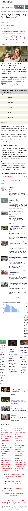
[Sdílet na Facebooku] (24, 176)
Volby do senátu (4, 438)
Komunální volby (5, 440)
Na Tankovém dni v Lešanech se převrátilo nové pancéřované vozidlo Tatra (17, 228)
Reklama (14, 500)
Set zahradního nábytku (7, 486)
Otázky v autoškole (19, 468)
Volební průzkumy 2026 (6, 432)
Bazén (12, 481)
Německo (3, 87)
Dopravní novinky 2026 (20, 464)
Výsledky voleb (4, 434)
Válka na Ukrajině (12, 216)
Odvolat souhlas (7, 503)
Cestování (11, 260)
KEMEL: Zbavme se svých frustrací (16, 188)
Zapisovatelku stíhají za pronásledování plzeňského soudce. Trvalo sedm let (12, 352)
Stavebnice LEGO (6, 490)
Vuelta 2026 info (18, 430)
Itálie (14, 85)
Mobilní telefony (19, 488)
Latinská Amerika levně (6, 468)
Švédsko (3, 79)
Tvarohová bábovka (19, 451)
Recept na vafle (18, 453)
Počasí (10, 202)
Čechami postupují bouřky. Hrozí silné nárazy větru (17, 199)
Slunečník (13, 483)
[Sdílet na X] (26, 176)
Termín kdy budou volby (6, 436)
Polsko (8, 87)
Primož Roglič (18, 438)
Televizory (13, 493)
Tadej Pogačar (18, 436)
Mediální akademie (6, 502)
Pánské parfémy (13, 495)
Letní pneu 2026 (18, 460)
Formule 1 (3, 453)
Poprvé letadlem (5, 462)
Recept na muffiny (19, 447)
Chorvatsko (19, 85)
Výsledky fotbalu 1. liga (6, 447)
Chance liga (4, 445)
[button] (14, 54)
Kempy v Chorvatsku (6, 460)
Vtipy (10, 191)
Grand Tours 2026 (19, 440)
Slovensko (22, 77)
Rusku (14, 130)
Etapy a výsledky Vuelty (20, 432)
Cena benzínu (18, 476)
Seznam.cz (19, 2)
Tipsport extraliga (5, 449)
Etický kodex (14, 502)
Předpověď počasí (20, 474)
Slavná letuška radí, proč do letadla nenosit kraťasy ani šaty (18, 257)
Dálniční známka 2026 (20, 462)
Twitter (9, 500)
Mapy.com (13, 474)
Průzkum (21, 180)
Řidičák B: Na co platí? (20, 466)
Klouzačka (19, 483)
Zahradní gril (17, 486)
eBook (4, 25)
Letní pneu (22, 490)
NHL (2, 455)
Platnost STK (18, 470)
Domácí (10, 246)
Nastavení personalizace (18, 503)
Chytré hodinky (19, 493)
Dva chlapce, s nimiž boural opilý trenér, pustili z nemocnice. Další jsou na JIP (24, 352)
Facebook (5, 500)
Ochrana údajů (21, 502)
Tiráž (23, 500)
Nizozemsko (4, 81)
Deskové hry (6, 493)
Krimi (10, 231)
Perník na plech (18, 455)
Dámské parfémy (15, 490)
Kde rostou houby (10, 476)
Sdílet (9, 25)
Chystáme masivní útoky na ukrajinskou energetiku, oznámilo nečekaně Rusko (17, 212)
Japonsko (10, 85)
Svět (9, 286)
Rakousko (3, 83)
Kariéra (19, 500)
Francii (10, 81)
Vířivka (22, 486)
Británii (19, 81)
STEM (12, 180)
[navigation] (2, 2)
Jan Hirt (16, 434)
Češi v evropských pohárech (13, 479)
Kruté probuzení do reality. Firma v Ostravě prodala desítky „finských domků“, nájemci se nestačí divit (18, 243)
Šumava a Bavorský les (6, 464)
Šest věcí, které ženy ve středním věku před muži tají (17, 271)
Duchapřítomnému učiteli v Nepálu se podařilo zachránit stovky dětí (18, 284)
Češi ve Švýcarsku (5, 466)
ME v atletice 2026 (5, 451)
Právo (2, 20)
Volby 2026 (3, 430)
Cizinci (16, 180)
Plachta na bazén (19, 481)
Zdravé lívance (18, 449)
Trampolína (7, 483)
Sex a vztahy (11, 274)
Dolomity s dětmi (5, 470)
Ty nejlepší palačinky (19, 445)
